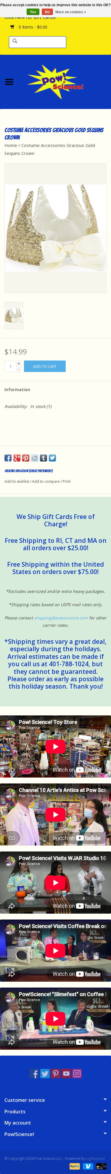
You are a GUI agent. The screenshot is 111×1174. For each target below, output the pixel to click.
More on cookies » (70, 12)
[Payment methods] (74, 1165)
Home (10, 145)
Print (66, 481)
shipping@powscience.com (61, 618)
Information (17, 389)
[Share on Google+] (16, 458)
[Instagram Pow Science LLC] (77, 1073)
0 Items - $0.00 (32, 27)
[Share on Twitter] (52, 458)
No (47, 12)
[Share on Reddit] (34, 458)
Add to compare (46, 481)
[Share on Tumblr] (43, 458)
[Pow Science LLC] (65, 81)
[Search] (14, 41)
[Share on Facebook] (8, 458)
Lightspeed (95, 1158)
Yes (33, 12)
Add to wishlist (16, 481)
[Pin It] (25, 458)
